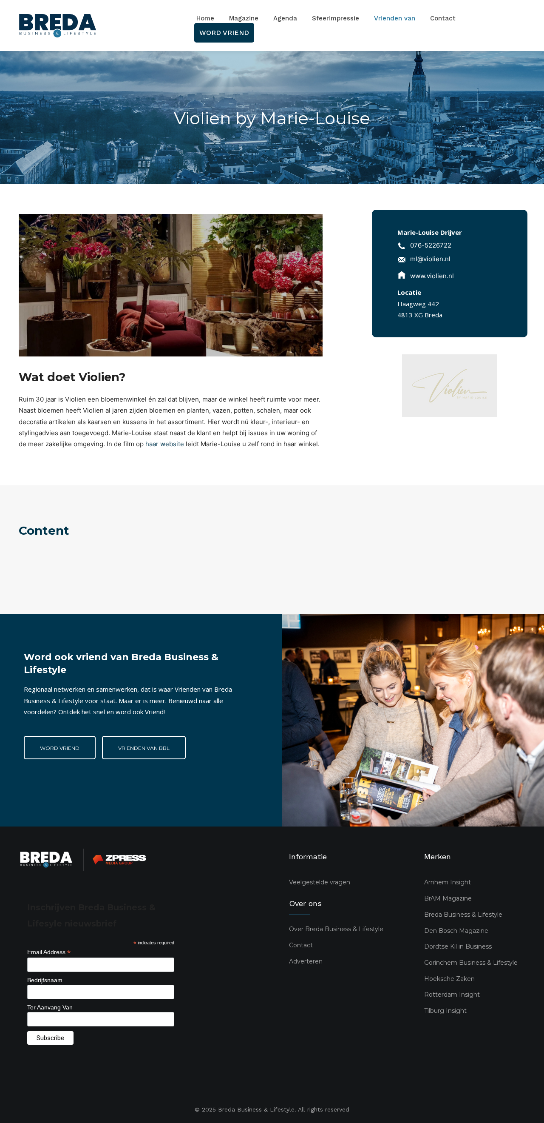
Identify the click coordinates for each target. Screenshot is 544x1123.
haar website (164, 444)
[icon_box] (424, 246)
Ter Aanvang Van (50, 1007)
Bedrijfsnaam (44, 980)
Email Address (49, 952)
